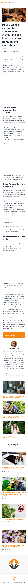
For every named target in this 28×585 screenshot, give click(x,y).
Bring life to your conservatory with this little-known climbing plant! (13, 545)
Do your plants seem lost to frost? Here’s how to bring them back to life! (13, 416)
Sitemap (14, 579)
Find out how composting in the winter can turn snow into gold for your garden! (14, 494)
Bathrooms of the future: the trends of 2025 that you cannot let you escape (14, 397)
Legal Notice (14, 577)
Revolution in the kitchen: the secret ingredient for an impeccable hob (13, 468)
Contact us (14, 575)
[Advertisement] (14, 90)
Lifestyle (4, 48)
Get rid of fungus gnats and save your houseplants (13, 520)
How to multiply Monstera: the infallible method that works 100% (13, 436)
